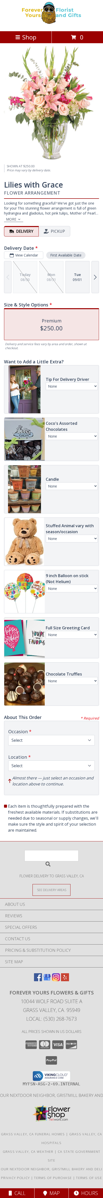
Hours (88, 1193)
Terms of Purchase (53, 1178)
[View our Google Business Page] (47, 979)
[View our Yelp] (65, 979)
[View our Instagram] (56, 979)
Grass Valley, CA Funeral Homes (33, 1134)
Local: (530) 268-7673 (51, 1018)
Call (19, 1193)
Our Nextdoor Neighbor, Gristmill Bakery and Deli (51, 1169)
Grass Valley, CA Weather (28, 1151)
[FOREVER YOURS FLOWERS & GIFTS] (52, 23)
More (11, 219)
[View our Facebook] (38, 979)
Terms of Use (89, 1178)
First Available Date (66, 255)
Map (53, 1193)
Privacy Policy (15, 1178)
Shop (29, 37)
